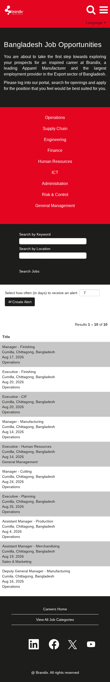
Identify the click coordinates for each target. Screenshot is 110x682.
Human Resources (55, 161)
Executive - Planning (18, 496)
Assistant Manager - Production (27, 521)
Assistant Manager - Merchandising (31, 546)
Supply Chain (55, 128)
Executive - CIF (14, 397)
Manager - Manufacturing (22, 421)
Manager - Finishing (18, 347)
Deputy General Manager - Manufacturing (36, 571)
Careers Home (55, 609)
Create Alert (21, 302)
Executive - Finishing (19, 372)
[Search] (90, 10)
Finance (55, 150)
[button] (103, 10)
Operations (55, 117)
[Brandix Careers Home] (12, 9)
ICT (55, 172)
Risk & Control (55, 194)
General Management (55, 205)
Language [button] (94, 23)
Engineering (55, 139)
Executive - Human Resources (26, 446)
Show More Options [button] (35, 263)
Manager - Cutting (17, 471)
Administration (55, 183)
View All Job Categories (55, 620)
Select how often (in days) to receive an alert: (41, 293)
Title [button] (6, 337)
